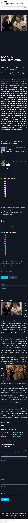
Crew (13, 277)
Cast (5, 277)
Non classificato (17, 147)
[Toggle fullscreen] (8, 520)
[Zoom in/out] (12, 520)
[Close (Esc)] (1, 520)
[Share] (5, 520)
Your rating (4, 455)
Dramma (13, 69)
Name (3, 479)
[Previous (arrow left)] (1, 522)
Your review (4, 460)
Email (3, 487)
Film (17, 67)
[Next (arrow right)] (5, 522)
